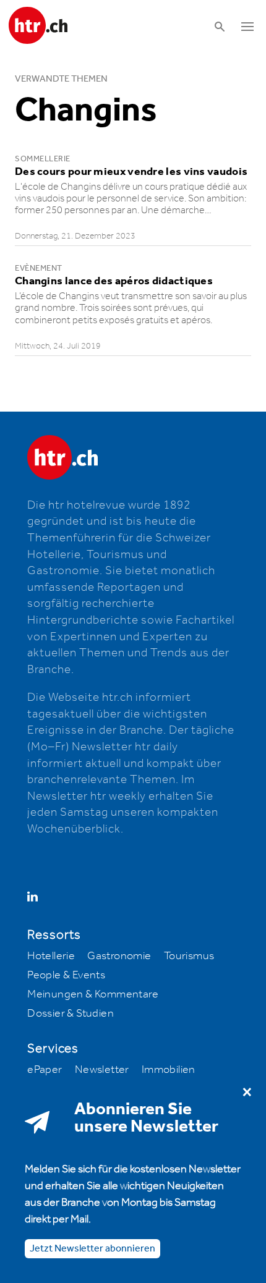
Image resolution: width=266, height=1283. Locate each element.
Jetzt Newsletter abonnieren (92, 1248)
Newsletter (102, 1069)
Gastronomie (119, 956)
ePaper (44, 1069)
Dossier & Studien (70, 1013)
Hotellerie (51, 956)
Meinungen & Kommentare (92, 994)
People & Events (66, 975)
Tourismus (189, 956)
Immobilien (168, 1069)
